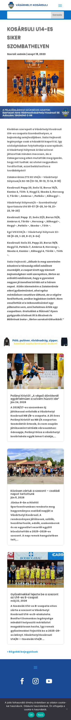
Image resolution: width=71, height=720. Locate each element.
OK (31, 714)
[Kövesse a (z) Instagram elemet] (35, 681)
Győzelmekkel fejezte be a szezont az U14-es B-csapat (34, 595)
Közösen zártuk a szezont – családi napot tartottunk (35, 492)
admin (21, 54)
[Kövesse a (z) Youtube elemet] (49, 681)
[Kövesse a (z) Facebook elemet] (22, 681)
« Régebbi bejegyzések (22, 651)
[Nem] (66, 709)
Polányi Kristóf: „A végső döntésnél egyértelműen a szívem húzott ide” (35, 397)
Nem (40, 714)
